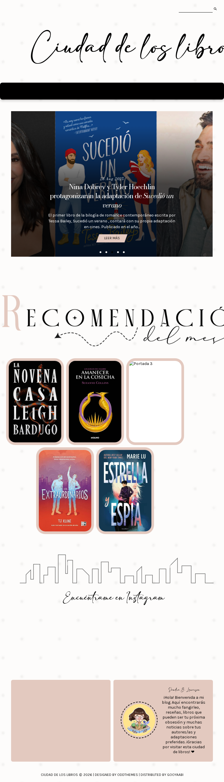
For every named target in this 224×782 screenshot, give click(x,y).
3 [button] (112, 252)
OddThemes (127, 775)
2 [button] (106, 252)
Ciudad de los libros (59, 775)
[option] (112, 184)
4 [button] (118, 252)
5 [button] (124, 252)
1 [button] (100, 252)
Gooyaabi (175, 775)
